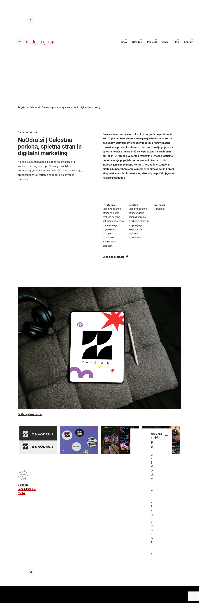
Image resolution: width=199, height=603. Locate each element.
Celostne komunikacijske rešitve (27, 489)
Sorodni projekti (114, 256)
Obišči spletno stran (30, 414)
